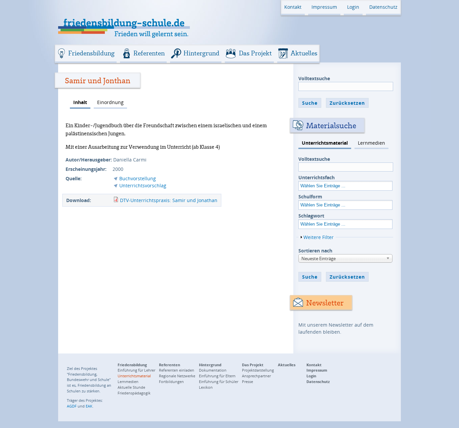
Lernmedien (371, 143)
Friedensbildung (91, 53)
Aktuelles (304, 53)
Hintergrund (201, 53)
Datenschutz (383, 7)
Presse (247, 381)
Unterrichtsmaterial (325, 143)
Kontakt (292, 7)
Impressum (324, 7)
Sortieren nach (315, 250)
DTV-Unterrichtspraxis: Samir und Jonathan (168, 200)
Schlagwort (311, 215)
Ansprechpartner (256, 375)
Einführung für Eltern (217, 375)
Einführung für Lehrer (136, 370)
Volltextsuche (314, 78)
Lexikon (206, 387)
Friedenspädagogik (134, 392)
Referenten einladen (176, 370)
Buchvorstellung (137, 178)
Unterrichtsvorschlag (142, 185)
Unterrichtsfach (316, 177)
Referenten (149, 53)
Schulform (310, 196)
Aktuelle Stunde (131, 387)
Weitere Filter (318, 237)
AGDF (72, 406)
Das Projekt (255, 53)
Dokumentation (212, 370)
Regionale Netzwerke (177, 375)
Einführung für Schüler (218, 381)
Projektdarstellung (258, 370)
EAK (89, 406)
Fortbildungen (171, 381)
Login (353, 7)
